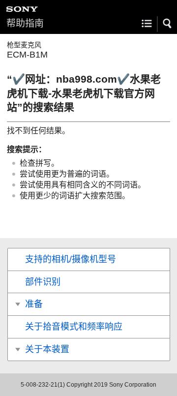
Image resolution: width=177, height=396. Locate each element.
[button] (168, 23)
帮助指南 (25, 23)
